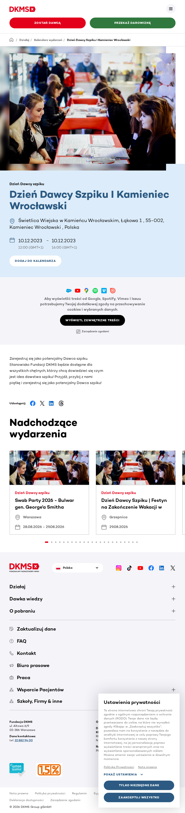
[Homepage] (11, 39)
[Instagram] (118, 568)
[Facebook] (151, 568)
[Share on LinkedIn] (51, 403)
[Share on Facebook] (32, 403)
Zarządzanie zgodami (95, 331)
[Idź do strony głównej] (22, 8)
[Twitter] (173, 568)
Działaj (24, 40)
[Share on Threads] (61, 403)
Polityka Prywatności (119, 767)
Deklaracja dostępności (26, 800)
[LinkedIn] (162, 568)
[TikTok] (129, 568)
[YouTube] (140, 568)
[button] (171, 8)
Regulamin (79, 793)
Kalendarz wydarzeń (48, 40)
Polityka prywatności (50, 793)
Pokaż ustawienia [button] (120, 774)
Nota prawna (18, 793)
